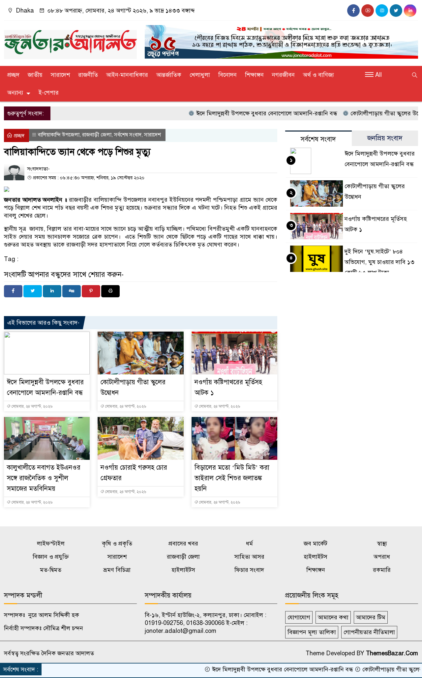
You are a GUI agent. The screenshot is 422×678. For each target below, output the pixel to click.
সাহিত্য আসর (249, 556)
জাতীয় (35, 74)
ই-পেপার (49, 92)
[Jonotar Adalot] (70, 41)
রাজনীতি (88, 74)
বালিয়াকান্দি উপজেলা (58, 135)
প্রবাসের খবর (183, 543)
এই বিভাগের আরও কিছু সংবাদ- (43, 322)
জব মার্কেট (315, 543)
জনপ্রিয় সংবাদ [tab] (385, 138)
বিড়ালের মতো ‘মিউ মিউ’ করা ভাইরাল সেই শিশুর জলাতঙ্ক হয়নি (232, 478)
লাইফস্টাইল (51, 543)
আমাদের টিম (370, 617)
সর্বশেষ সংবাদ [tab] (318, 139)
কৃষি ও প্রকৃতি (117, 543)
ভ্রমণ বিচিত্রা (117, 570)
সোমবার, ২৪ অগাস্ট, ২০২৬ (31, 406)
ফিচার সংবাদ (249, 570)
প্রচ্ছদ (13, 74)
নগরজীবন (283, 74)
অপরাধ (382, 556)
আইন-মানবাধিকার (127, 74)
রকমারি (382, 570)
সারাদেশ (60, 74)
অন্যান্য (15, 92)
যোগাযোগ (298, 617)
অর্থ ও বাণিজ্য (318, 74)
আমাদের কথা (333, 617)
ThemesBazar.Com (392, 653)
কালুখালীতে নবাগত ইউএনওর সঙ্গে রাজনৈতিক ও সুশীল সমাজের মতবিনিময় (43, 478)
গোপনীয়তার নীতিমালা (369, 632)
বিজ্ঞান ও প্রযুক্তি (51, 556)
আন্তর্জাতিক (168, 74)
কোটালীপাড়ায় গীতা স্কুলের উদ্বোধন (372, 113)
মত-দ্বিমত (50, 570)
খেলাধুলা (200, 74)
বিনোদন (227, 74)
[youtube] (367, 10)
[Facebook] (13, 291)
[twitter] (396, 10)
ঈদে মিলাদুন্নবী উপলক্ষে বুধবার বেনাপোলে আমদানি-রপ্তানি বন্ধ (248, 113)
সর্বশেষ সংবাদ (127, 135)
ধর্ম (249, 543)
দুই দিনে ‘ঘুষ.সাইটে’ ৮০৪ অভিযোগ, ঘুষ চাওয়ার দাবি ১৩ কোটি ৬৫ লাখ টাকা (379, 262)
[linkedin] (410, 10)
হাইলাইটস (315, 556)
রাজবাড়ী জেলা (96, 135)
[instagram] (382, 10)
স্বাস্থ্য (382, 543)
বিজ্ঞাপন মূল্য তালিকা (311, 632)
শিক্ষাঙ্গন (254, 74)
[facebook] (353, 10)
